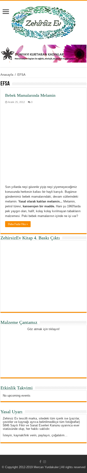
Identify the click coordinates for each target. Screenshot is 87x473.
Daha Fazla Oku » (18, 224)
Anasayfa (6, 74)
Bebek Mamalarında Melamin (30, 95)
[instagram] (44, 461)
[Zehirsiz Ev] (43, 21)
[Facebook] (40, 461)
